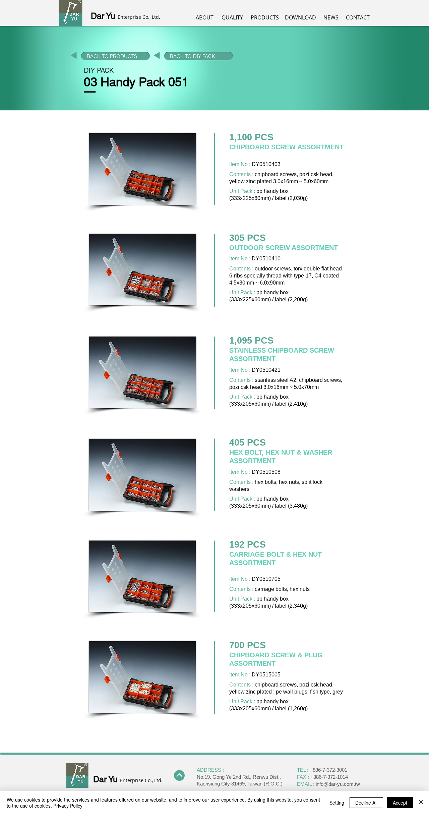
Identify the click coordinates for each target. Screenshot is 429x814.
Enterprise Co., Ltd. (139, 17)
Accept (400, 802)
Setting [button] (336, 802)
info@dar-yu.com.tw (338, 784)
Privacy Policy (67, 805)
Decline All (366, 802)
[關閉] (421, 803)
